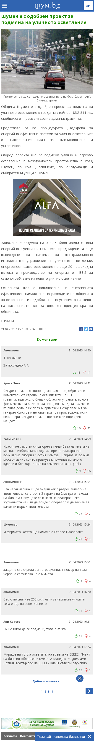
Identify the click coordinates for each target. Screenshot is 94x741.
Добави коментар (47, 681)
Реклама (10, 736)
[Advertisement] (47, 551)
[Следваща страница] (89, 691)
